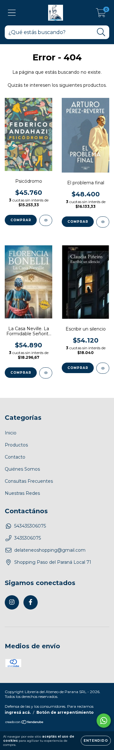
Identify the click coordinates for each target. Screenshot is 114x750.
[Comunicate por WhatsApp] (104, 720)
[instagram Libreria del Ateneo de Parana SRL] (12, 602)
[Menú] (12, 12)
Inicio (10, 433)
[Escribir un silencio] (102, 368)
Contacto (15, 457)
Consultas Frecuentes (29, 481)
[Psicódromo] (45, 220)
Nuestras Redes (22, 493)
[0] (101, 14)
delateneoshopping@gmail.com (50, 550)
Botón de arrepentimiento (65, 712)
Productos (16, 445)
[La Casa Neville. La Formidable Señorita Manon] (45, 372)
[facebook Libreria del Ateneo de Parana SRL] (30, 602)
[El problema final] (102, 222)
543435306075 (30, 526)
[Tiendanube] (24, 722)
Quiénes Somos (22, 469)
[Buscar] (101, 32)
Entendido (96, 741)
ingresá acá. (18, 712)
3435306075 (27, 538)
